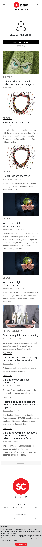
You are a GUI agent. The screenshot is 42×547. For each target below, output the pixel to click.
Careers (31, 507)
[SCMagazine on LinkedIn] (26, 496)
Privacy (36, 507)
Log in (16, 10)
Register (24, 10)
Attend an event (23, 518)
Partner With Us (21, 521)
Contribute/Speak (14, 518)
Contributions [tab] (21, 42)
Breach (7, 118)
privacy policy (35, 538)
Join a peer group (33, 518)
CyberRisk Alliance (15, 507)
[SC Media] (21, 4)
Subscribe (5, 518)
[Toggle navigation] (4, 4)
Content (8, 77)
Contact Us (23, 507)
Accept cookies (21, 544)
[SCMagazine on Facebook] (15, 496)
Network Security (13, 331)
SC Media (6, 507)
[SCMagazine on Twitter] (21, 496)
